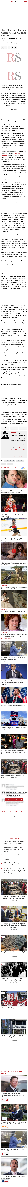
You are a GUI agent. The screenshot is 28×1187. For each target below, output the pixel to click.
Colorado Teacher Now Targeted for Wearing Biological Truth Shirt (13, 728)
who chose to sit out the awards (10, 258)
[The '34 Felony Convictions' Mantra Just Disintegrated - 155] (14, 1166)
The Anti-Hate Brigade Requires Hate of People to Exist (14, 1009)
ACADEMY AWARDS (9, 460)
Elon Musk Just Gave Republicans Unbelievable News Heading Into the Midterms (12, 1095)
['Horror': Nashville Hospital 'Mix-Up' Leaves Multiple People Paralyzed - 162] (14, 1139)
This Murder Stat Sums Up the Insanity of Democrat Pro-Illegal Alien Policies (14, 1123)
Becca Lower (14, 929)
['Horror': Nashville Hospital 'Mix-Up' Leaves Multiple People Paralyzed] (14, 648)
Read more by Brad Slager (20, 456)
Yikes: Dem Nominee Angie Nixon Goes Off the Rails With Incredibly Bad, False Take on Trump (13, 752)
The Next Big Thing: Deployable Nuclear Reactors (14, 1037)
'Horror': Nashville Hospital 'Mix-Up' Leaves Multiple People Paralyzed (13, 658)
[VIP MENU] (25, 1)
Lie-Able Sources (19, 447)
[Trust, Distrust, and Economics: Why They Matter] (14, 943)
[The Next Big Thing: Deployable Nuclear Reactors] (14, 1027)
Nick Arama (3, 708)
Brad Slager (5, 38)
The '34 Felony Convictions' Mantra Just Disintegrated (13, 1177)
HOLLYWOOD (20, 460)
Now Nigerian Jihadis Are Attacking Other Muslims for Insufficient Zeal (12, 776)
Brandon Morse (14, 1012)
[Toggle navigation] (2, 1)
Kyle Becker (4, 661)
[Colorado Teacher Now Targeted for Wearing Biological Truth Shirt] (14, 718)
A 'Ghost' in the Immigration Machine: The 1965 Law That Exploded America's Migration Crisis (14, 981)
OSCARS (10, 464)
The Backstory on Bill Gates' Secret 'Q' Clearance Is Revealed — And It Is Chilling (13, 681)
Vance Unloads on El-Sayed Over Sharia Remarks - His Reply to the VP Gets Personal (13, 705)
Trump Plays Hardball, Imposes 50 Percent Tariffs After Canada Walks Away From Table (14, 925)
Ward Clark (3, 731)
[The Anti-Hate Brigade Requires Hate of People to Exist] (14, 998)
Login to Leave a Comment (14, 799)
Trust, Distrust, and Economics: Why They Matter (14, 953)
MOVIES (4, 464)
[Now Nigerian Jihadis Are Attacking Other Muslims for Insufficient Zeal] (14, 766)
